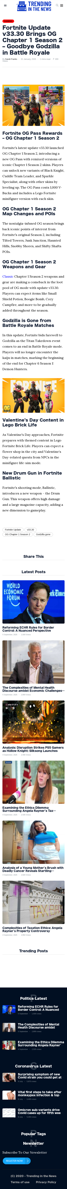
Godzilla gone (43, 534)
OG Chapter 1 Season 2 (17, 534)
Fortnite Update (13, 529)
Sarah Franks (11, 59)
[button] (62, 6)
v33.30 (30, 529)
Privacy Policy (46, 1182)
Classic (7, 276)
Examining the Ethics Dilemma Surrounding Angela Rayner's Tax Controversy (41, 1045)
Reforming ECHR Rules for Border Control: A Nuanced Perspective (38, 1009)
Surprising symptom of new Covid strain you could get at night (39, 1077)
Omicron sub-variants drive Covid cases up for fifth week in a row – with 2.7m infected (40, 1113)
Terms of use (20, 1182)
